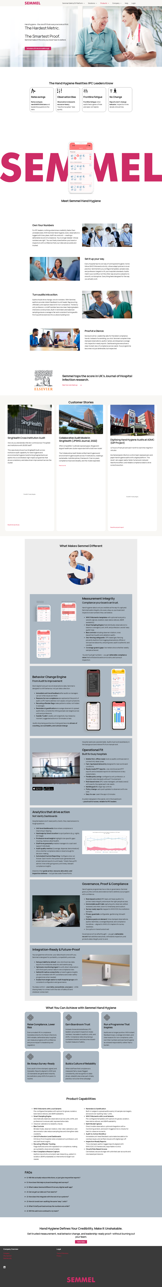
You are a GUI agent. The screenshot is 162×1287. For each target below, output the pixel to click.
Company (115, 3)
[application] (84, 3)
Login (134, 3)
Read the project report (117, 527)
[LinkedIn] (4, 1267)
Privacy (59, 1256)
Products (103, 3)
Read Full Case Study (13, 525)
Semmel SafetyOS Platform (72, 3)
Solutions (91, 3)
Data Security (7, 1258)
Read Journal (62, 465)
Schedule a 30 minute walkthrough (38, 48)
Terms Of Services (62, 1253)
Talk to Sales (81, 1242)
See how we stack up (69, 385)
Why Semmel (7, 1256)
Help (126, 3)
